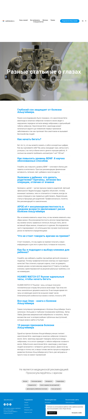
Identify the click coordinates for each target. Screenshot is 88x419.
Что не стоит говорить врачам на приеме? (43, 386)
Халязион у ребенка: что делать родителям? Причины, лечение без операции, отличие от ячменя (39, 330)
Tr (85, 21)
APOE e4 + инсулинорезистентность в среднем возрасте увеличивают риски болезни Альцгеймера (41, 360)
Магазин (45, 20)
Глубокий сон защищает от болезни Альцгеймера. (39, 261)
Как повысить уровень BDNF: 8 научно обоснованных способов (41, 310)
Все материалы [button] (35, 20)
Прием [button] (53, 20)
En (82, 21)
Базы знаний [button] (23, 20)
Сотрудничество (38, 22)
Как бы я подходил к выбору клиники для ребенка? (43, 401)
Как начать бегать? (29, 290)
